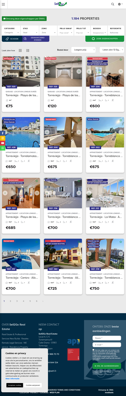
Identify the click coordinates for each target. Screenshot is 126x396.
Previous (5, 71)
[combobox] (11, 33)
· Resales (24, 338)
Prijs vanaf (66, 28)
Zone (44, 28)
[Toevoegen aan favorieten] (36, 59)
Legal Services (15, 342)
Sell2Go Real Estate (60, 4)
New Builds (15, 338)
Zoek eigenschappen (107, 38)
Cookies (44, 392)
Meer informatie (12, 378)
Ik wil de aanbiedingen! (107, 366)
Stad (25, 28)
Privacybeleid (106, 355)
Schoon (14, 39)
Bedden (97, 28)
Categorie (9, 28)
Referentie (115, 28)
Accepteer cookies (14, 385)
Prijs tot (81, 28)
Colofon (24, 392)
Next (37, 71)
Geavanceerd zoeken (38, 38)
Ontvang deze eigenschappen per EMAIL (25, 18)
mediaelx (109, 392)
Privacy (34, 392)
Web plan (54, 392)
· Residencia (14, 347)
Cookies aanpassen (33, 385)
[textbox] (11, 32)
